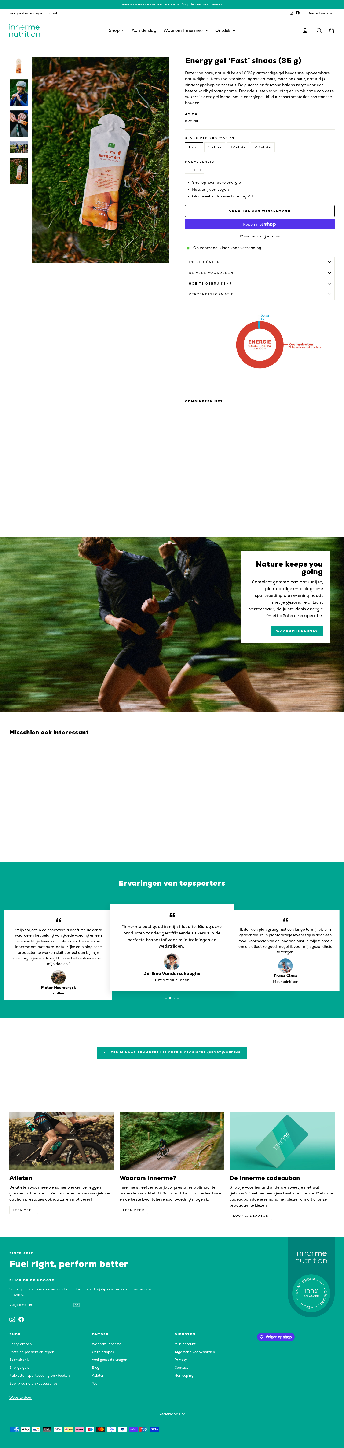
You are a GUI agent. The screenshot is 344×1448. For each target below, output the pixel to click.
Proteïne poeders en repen (31, 1352)
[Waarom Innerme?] (172, 1141)
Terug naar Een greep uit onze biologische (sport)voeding (175, 1052)
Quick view (48, 819)
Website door (20, 1397)
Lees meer (23, 1210)
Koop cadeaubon (251, 1216)
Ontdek (223, 30)
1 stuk (194, 147)
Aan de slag (144, 30)
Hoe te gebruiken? (210, 283)
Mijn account (185, 1344)
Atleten (98, 1375)
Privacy (181, 1359)
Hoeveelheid (200, 162)
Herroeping (184, 1375)
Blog (95, 1367)
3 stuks (215, 147)
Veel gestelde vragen (27, 13)
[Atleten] (61, 1141)
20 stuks (263, 147)
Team (96, 1383)
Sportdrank (19, 1359)
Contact (56, 13)
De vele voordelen (211, 273)
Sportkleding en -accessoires (33, 1383)
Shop (115, 30)
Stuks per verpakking (210, 138)
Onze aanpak (103, 1352)
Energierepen (20, 1344)
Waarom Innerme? (184, 30)
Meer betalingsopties (260, 236)
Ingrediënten (204, 262)
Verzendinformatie (211, 294)
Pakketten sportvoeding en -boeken (39, 1375)
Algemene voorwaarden (195, 1352)
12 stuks (238, 147)
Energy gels (19, 1367)
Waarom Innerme (106, 1344)
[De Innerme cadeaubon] (282, 1141)
